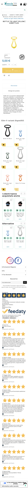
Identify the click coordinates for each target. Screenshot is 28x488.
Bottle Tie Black (7, 138)
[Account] (21, 4)
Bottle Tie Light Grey (20, 161)
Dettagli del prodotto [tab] (14, 90)
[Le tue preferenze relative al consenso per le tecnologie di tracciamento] (25, 485)
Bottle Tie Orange (20, 183)
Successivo (13, 318)
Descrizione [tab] (14, 85)
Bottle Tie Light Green (7, 161)
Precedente (6, 318)
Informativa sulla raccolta (10, 486)
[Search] (25, 10)
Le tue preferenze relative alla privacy (15, 483)
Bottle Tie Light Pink (7, 184)
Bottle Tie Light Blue (20, 139)
